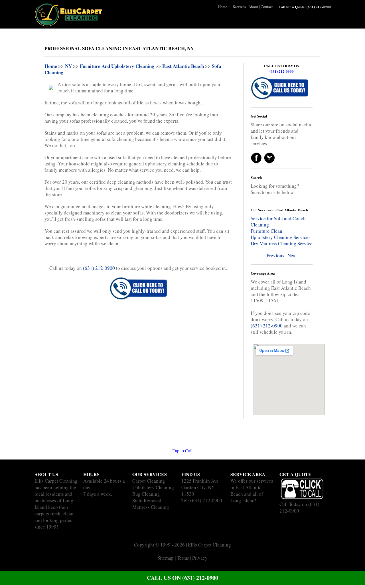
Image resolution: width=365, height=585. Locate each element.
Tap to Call (182, 451)
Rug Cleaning (146, 494)
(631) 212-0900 (281, 71)
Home (222, 6)
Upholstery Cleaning (153, 487)
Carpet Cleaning (148, 480)
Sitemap (165, 557)
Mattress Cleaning (150, 507)
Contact (267, 6)
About (253, 6)
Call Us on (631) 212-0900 (182, 578)
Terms (183, 557)
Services (239, 6)
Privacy (200, 557)
